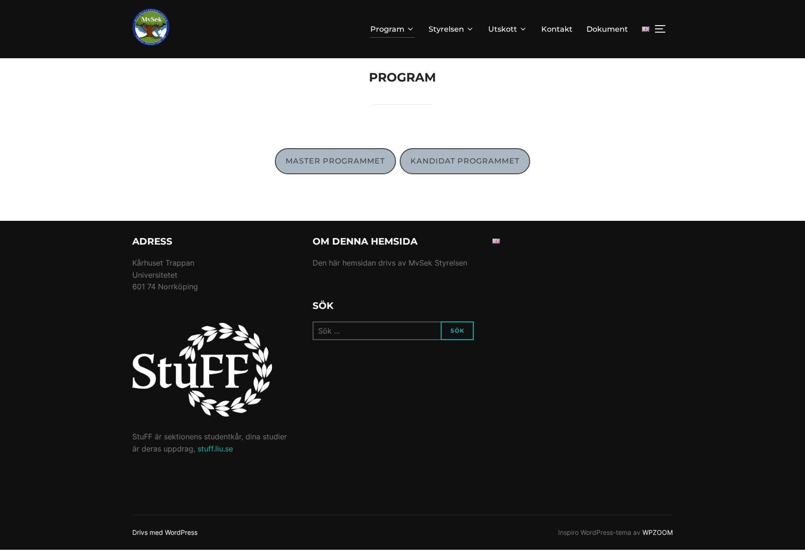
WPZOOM (657, 532)
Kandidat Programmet (464, 161)
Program (387, 29)
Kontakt (557, 29)
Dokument (607, 29)
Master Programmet (335, 161)
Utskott (502, 29)
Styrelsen (446, 29)
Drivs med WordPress (165, 532)
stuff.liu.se (215, 448)
